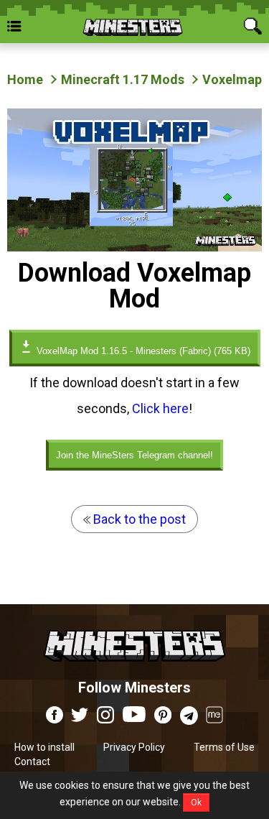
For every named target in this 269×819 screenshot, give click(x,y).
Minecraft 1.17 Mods (122, 79)
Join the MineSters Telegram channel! (134, 455)
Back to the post (138, 519)
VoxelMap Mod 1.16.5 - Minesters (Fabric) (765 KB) (142, 351)
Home (25, 79)
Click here (160, 408)
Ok (196, 802)
